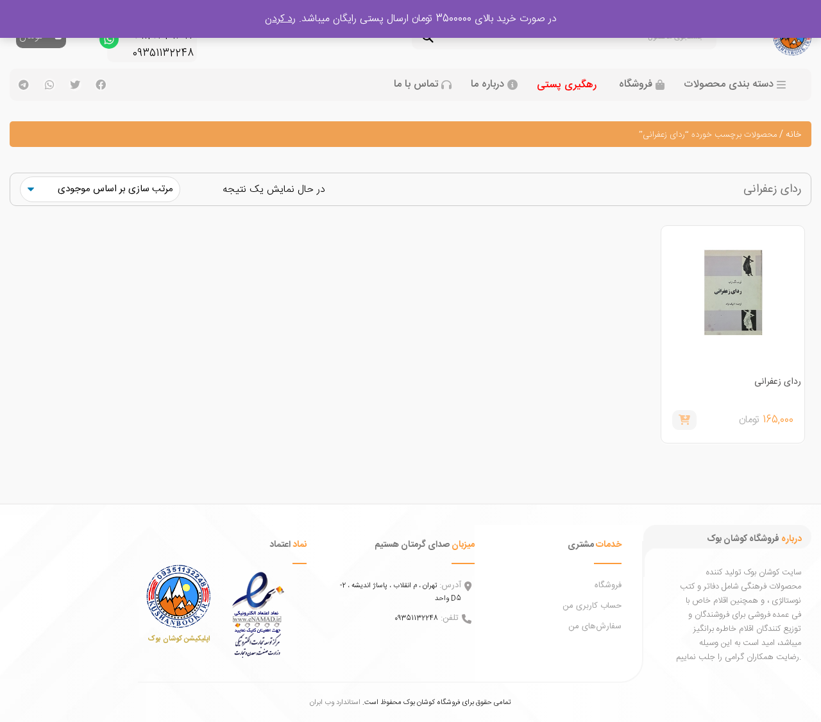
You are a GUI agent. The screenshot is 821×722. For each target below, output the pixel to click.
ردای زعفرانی (777, 382)
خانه (793, 134)
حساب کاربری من (592, 606)
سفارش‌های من (595, 626)
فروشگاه (635, 85)
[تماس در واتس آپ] (109, 42)
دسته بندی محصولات (729, 85)
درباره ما (487, 85)
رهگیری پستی (567, 85)
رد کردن (280, 19)
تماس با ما (416, 85)
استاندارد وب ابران (335, 702)
